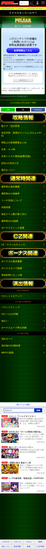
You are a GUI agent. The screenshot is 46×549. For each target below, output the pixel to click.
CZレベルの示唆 (9, 314)
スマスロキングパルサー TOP (23, 103)
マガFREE (40, 546)
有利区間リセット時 (11, 275)
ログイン (24, 3)
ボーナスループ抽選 (11, 268)
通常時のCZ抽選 (9, 221)
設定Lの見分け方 (10, 163)
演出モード (7, 339)
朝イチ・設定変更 (10, 126)
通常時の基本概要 (10, 186)
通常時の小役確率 (10, 193)
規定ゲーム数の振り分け (14, 214)
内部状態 (5, 207)
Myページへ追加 (23, 405)
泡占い (4, 321)
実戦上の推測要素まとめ (14, 142)
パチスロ (5, 542)
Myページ (37, 5)
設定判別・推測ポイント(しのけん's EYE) (21, 134)
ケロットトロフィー (11, 296)
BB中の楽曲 (7, 352)
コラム (28, 542)
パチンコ (17, 542)
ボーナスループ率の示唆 (14, 327)
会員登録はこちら (23, 50)
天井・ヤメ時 (8, 149)
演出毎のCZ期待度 (10, 345)
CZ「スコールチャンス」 (14, 244)
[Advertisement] (23, 379)
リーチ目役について (11, 200)
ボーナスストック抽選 (12, 228)
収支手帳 (32, 5)
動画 (40, 542)
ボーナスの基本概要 (11, 261)
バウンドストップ (10, 307)
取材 (29, 546)
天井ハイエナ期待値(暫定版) (15, 156)
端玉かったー (8, 170)
